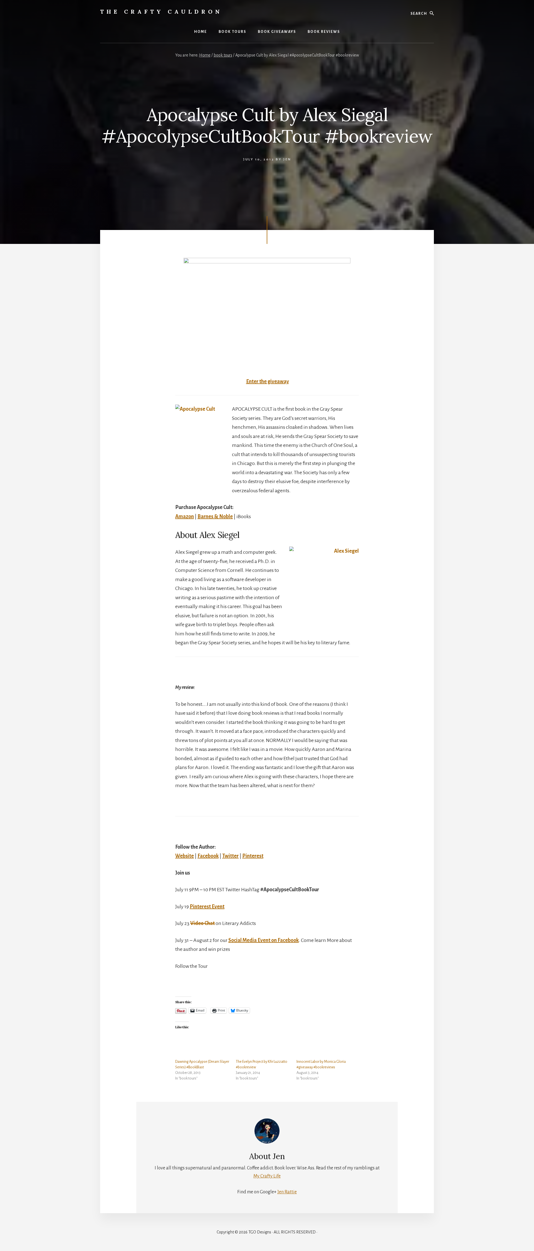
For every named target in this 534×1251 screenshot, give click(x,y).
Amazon (184, 516)
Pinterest (252, 856)
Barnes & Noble (215, 516)
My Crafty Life (267, 1176)
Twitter (230, 856)
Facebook (208, 856)
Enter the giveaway (267, 381)
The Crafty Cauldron (161, 11)
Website (184, 856)
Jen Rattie (287, 1191)
